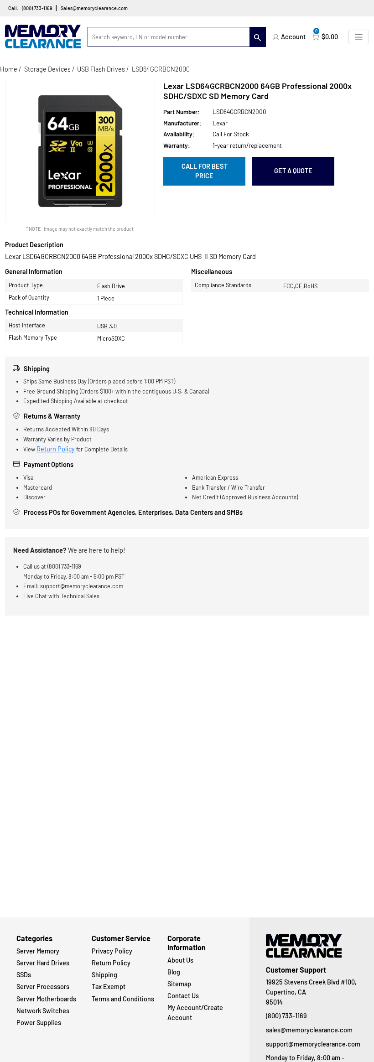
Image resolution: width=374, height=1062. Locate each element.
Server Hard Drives (42, 963)
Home (8, 69)
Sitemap (179, 984)
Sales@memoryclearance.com (94, 8)
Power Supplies (38, 1022)
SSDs (23, 975)
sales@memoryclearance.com (309, 1030)
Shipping (104, 975)
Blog (173, 972)
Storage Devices (47, 69)
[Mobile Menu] (358, 37)
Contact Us (183, 996)
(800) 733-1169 (37, 8)
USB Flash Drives (101, 69)
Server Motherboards (46, 999)
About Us (180, 960)
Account (293, 37)
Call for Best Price (205, 171)
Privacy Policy (112, 951)
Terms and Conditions (123, 999)
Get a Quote (293, 171)
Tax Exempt (108, 986)
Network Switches (42, 1011)
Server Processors (42, 986)
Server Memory (37, 951)
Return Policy (55, 449)
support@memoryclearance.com (312, 1044)
